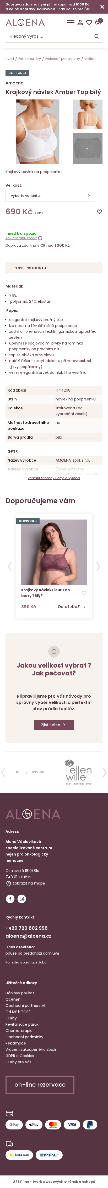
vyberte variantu (25, 195)
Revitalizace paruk (22, 1024)
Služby (11, 1018)
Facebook (10, 899)
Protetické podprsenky (62, 58)
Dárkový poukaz (20, 993)
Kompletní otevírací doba (26, 962)
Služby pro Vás (18, 1062)
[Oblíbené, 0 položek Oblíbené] (89, 22)
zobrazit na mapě (29, 883)
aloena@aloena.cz (28, 936)
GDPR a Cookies (20, 1055)
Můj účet (80, 22)
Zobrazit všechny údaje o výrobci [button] (54, 478)
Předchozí (10, 566)
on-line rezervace (40, 1085)
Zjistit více (50, 724)
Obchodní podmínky (24, 1037)
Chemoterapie (19, 1030)
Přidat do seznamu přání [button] (84, 593)
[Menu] (71, 22)
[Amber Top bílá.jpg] (88, 115)
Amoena (15, 83)
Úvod (10, 58)
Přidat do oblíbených (99, 212)
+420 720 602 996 (27, 928)
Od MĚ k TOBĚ (18, 1011)
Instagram (21, 899)
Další (98, 566)
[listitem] (30, 772)
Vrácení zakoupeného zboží (31, 1049)
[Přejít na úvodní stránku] (25, 22)
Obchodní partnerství (25, 1005)
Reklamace (16, 1043)
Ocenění (13, 999)
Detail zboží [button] (69, 606)
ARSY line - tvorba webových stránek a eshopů (54, 1181)
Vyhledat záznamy (97, 36)
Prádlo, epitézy (29, 58)
